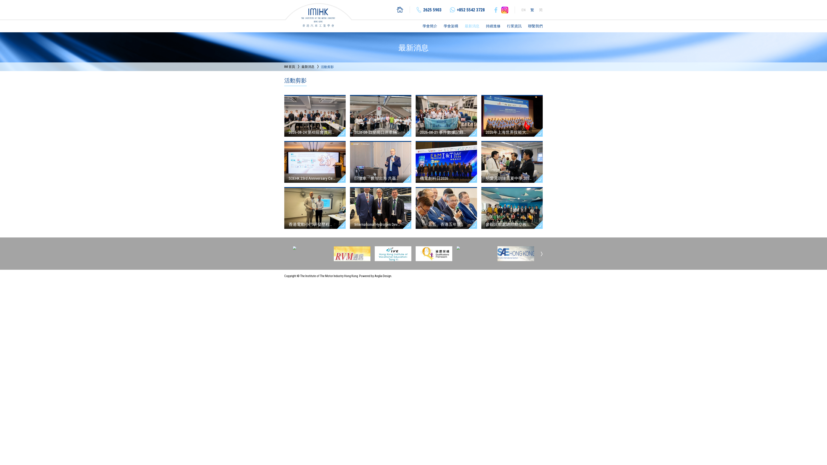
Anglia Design (383, 276)
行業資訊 (514, 26)
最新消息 (472, 26)
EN (523, 10)
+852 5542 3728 (471, 9)
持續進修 (493, 26)
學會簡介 (430, 26)
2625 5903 (432, 9)
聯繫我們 (535, 26)
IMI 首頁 (289, 67)
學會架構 (451, 26)
